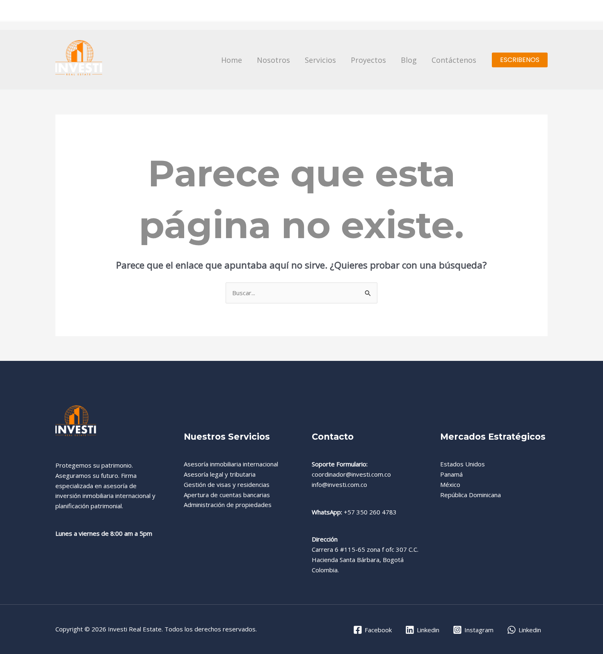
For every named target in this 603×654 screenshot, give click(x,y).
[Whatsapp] (511, 11)
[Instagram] (527, 11)
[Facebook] (495, 11)
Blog (409, 60)
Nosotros (273, 60)
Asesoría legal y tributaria (220, 474)
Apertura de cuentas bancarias (227, 495)
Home (231, 60)
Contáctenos (454, 60)
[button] (520, 60)
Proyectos (368, 60)
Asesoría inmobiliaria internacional (231, 464)
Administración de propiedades (228, 504)
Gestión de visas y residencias (227, 484)
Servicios (320, 60)
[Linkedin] (543, 11)
